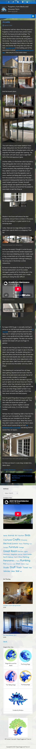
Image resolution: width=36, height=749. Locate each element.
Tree (30, 568)
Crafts (16, 539)
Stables (23, 564)
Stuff (12, 567)
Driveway (24, 540)
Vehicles (6, 571)
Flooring (26, 544)
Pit (15, 561)
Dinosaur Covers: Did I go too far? (12, 605)
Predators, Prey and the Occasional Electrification (21, 477)
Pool (4, 564)
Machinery (6, 554)
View (13, 571)
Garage (21, 547)
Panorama (8, 560)
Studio (6, 567)
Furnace (5, 547)
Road (13, 564)
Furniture (13, 547)
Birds (27, 535)
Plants (17, 561)
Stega (27, 564)
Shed (18, 564)
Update (13, 480)
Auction (21, 535)
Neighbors (14, 554)
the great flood (10, 48)
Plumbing (25, 560)
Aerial (5, 535)
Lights (26, 551)
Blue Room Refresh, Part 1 (9, 635)
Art (16, 535)
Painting (26, 557)
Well (21, 571)
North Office (18, 557)
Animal (11, 535)
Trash (19, 567)
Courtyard (7, 540)
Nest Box (20, 554)
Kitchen (20, 551)
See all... (5, 641)
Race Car (9, 564)
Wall (17, 571)
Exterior (15, 544)
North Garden (27, 554)
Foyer (30, 543)
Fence (20, 544)
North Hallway (8, 557)
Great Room (10, 551)
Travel (25, 567)
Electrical (7, 543)
